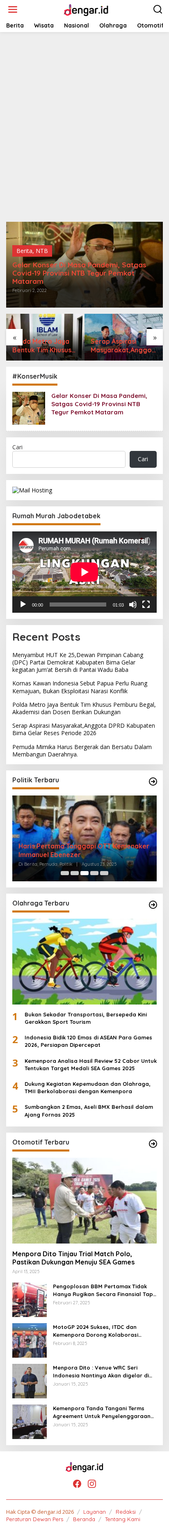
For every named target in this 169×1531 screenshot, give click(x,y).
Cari (17, 447)
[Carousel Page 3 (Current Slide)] (84, 873)
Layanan (94, 1511)
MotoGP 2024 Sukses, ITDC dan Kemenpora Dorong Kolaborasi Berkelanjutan (95, 1331)
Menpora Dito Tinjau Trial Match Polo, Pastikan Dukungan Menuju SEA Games (73, 1258)
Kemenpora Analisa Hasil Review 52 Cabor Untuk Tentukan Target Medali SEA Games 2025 (91, 1064)
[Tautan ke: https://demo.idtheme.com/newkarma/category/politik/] (153, 781)
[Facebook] (77, 1483)
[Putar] (23, 604)
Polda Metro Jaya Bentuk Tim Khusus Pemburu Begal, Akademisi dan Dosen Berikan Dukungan (41, 345)
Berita (24, 251)
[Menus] (12, 9)
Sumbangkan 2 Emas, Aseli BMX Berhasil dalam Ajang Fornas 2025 (89, 1110)
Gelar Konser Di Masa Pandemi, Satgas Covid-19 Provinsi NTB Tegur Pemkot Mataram (79, 273)
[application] (84, 572)
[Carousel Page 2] (75, 873)
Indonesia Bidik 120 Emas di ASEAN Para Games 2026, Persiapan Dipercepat (88, 1041)
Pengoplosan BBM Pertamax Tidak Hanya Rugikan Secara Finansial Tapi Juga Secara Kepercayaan (103, 1290)
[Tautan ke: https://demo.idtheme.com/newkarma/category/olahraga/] (153, 905)
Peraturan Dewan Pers (34, 1519)
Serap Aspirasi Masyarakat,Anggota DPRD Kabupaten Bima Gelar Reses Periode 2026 (123, 345)
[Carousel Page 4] (94, 873)
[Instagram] (92, 1483)
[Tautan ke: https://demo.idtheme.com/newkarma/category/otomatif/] (153, 1144)
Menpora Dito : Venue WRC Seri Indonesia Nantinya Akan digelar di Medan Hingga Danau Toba (101, 1371)
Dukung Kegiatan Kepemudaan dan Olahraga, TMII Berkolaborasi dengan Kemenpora (88, 1087)
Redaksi (126, 1511)
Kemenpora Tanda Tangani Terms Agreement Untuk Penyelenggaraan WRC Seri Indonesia (102, 1412)
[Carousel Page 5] (104, 873)
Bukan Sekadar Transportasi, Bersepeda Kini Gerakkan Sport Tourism (86, 1018)
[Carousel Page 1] (65, 873)
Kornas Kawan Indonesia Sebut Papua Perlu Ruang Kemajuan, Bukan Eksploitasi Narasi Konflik (79, 686)
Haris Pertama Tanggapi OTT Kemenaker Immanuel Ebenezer (83, 850)
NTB (42, 251)
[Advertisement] (84, 126)
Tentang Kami (122, 1519)
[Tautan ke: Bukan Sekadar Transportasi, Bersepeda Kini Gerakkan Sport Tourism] (84, 962)
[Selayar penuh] (146, 604)
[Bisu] (133, 604)
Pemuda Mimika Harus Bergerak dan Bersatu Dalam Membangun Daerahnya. (82, 750)
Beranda (84, 1519)
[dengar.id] (86, 9)
